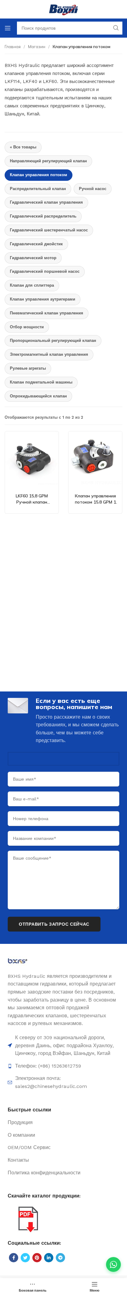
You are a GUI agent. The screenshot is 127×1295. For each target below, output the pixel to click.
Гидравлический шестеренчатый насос (49, 230)
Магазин (36, 46)
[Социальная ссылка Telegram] (60, 1257)
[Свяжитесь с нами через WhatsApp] (113, 1264)
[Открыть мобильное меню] (8, 28)
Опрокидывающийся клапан (38, 396)
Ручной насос (92, 188)
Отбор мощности (27, 327)
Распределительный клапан (38, 188)
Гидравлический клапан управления (46, 202)
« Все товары (23, 147)
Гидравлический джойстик (36, 244)
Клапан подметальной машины (41, 382)
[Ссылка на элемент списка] (63, 1066)
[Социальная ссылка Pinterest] (37, 1257)
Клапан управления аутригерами (42, 299)
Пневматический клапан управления (46, 313)
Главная (13, 46)
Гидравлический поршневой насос (45, 271)
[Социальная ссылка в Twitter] (25, 1257)
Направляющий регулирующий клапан (48, 161)
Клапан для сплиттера (32, 285)
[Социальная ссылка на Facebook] (13, 1257)
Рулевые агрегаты (28, 368)
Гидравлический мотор (33, 257)
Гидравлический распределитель (43, 216)
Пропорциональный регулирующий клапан (53, 340)
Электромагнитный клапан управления (49, 354)
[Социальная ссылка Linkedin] (48, 1257)
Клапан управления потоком (38, 174)
